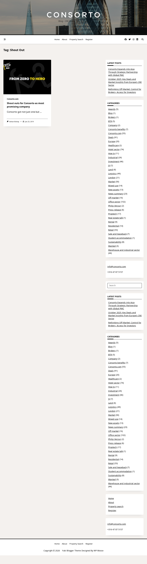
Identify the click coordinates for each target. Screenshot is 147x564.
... (41, 111)
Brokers (112, 117)
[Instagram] (133, 39)
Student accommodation (120, 238)
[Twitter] (130, 39)
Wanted (112, 246)
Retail (111, 230)
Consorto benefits (116, 129)
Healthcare (113, 145)
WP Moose (99, 550)
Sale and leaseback (117, 234)
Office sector (114, 201)
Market (111, 181)
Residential (113, 226)
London (111, 177)
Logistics (112, 173)
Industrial (113, 157)
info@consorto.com (116, 266)
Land (110, 169)
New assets (113, 189)
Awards (111, 109)
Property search (76, 39)
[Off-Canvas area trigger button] (4, 39)
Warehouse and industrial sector (124, 250)
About (64, 39)
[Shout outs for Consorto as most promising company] (27, 77)
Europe (111, 141)
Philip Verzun (114, 205)
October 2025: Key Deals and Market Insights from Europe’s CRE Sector (125, 82)
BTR (110, 121)
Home (57, 39)
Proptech (112, 213)
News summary (115, 193)
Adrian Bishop (14, 122)
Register (89, 39)
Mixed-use (113, 185)
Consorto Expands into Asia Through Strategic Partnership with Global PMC (123, 72)
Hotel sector (114, 149)
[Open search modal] (143, 39)
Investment (113, 161)
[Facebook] (126, 39)
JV (109, 165)
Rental (111, 221)
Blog (110, 113)
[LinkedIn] (137, 39)
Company (112, 125)
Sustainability (114, 242)
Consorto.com (13, 99)
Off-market (113, 197)
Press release (114, 209)
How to (111, 153)
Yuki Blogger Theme (71, 550)
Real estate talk (115, 217)
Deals (111, 137)
